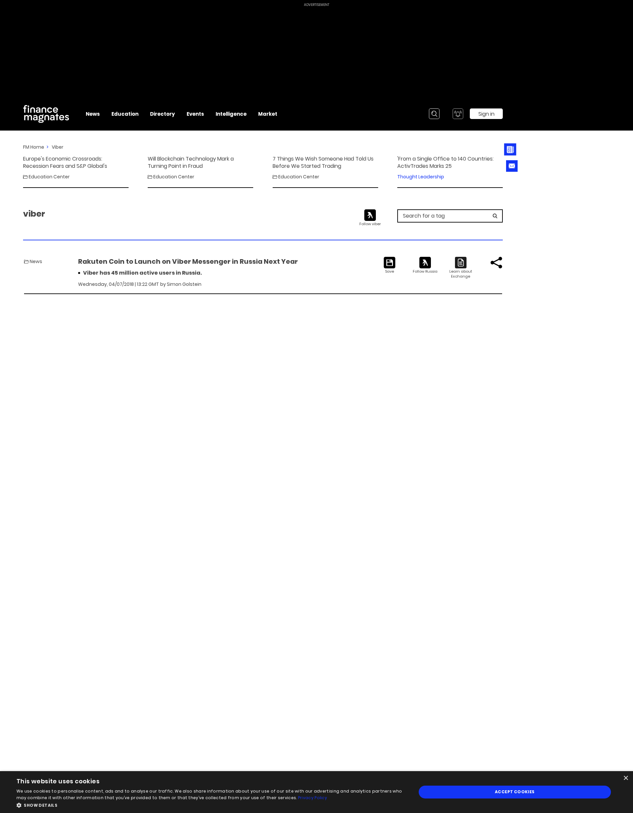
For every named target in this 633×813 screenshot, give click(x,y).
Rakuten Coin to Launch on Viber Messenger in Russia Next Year (188, 261)
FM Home (33, 147)
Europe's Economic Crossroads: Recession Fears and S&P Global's (65, 162)
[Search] (434, 113)
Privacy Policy (312, 797)
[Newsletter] (512, 149)
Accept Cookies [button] (515, 792)
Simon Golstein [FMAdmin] (184, 284)
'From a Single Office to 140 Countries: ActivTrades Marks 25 (445, 162)
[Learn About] (461, 268)
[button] (210, 804)
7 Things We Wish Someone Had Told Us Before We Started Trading (323, 162)
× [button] (625, 778)
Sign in (486, 114)
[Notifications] (458, 113)
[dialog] (316, 792)
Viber (57, 147)
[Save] (389, 265)
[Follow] (425, 265)
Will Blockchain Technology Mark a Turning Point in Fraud (191, 162)
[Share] (496, 262)
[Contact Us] (512, 166)
